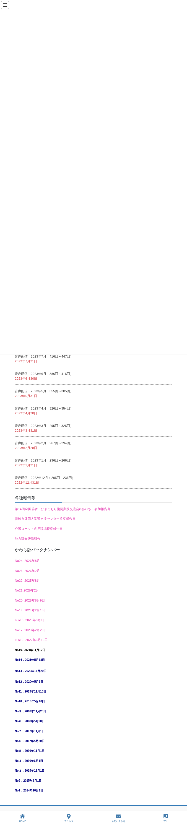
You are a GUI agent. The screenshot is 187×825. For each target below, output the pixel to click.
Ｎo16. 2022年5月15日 (31, 640)
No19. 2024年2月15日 (31, 610)
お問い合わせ (118, 821)
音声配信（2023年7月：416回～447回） (44, 356)
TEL (166, 821)
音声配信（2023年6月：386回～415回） (44, 374)
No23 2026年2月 (27, 571)
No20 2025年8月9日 (30, 600)
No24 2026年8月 (27, 561)
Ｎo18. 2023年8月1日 (30, 620)
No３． (20, 770)
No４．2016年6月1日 (29, 761)
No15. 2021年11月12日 (30, 650)
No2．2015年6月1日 (28, 780)
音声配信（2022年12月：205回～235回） (45, 478)
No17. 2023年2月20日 (31, 630)
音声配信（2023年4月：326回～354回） (44, 408)
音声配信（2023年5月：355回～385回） (44, 391)
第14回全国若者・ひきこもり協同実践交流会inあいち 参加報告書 (62, 509)
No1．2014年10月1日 (29, 790)
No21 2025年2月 (27, 590)
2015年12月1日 (35, 770)
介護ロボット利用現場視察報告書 (39, 529)
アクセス (68, 821)
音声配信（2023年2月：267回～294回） (44, 443)
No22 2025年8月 (27, 580)
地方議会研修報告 (27, 538)
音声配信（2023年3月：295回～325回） (44, 426)
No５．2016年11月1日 (30, 750)
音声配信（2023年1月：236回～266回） (44, 460)
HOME (22, 821)
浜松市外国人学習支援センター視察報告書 (45, 519)
